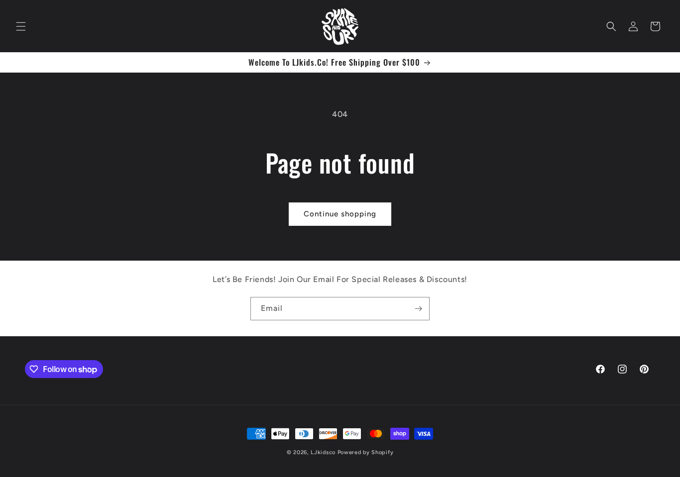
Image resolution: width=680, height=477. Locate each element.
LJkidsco (323, 452)
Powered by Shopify (366, 452)
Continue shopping (340, 213)
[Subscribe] (418, 308)
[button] (21, 26)
